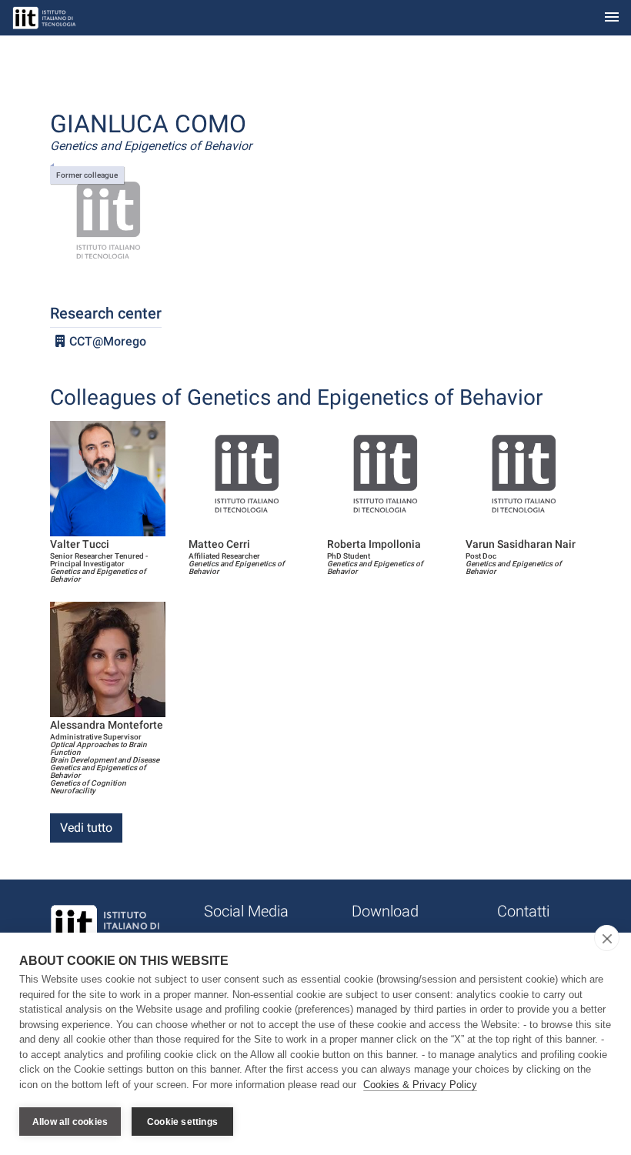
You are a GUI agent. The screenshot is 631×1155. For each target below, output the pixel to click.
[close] (606, 938)
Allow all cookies (70, 1122)
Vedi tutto (86, 827)
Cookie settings (182, 1122)
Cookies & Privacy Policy (420, 1084)
